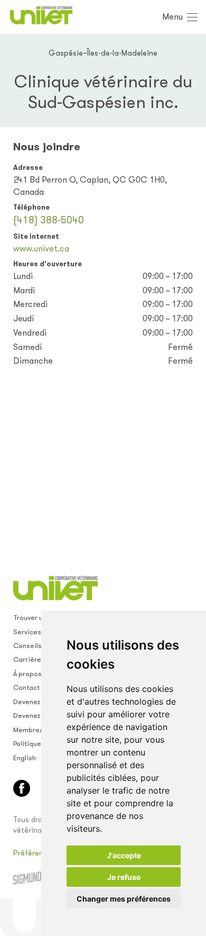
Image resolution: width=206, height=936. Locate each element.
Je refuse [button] (124, 876)
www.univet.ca (41, 248)
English (24, 757)
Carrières (29, 659)
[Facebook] (21, 788)
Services (27, 631)
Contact (26, 687)
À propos (27, 673)
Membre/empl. (37, 729)
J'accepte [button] (124, 855)
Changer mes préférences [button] (124, 898)
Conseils (27, 645)
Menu (172, 16)
